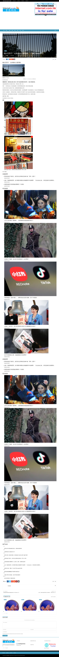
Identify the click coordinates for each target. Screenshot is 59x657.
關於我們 (4, 652)
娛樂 (12, 30)
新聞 (6, 30)
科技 (20, 30)
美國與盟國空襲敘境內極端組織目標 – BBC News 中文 (11, 592)
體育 (15, 30)
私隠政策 (11, 652)
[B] (11, 605)
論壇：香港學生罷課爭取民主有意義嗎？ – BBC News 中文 (47, 592)
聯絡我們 (15, 652)
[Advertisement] (29, 23)
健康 (17, 30)
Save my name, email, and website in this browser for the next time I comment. (13, 633)
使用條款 (7, 652)
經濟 (9, 30)
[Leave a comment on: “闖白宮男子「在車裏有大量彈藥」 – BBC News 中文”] (55, 59)
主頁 (3, 30)
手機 (22, 30)
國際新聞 (5, 599)
